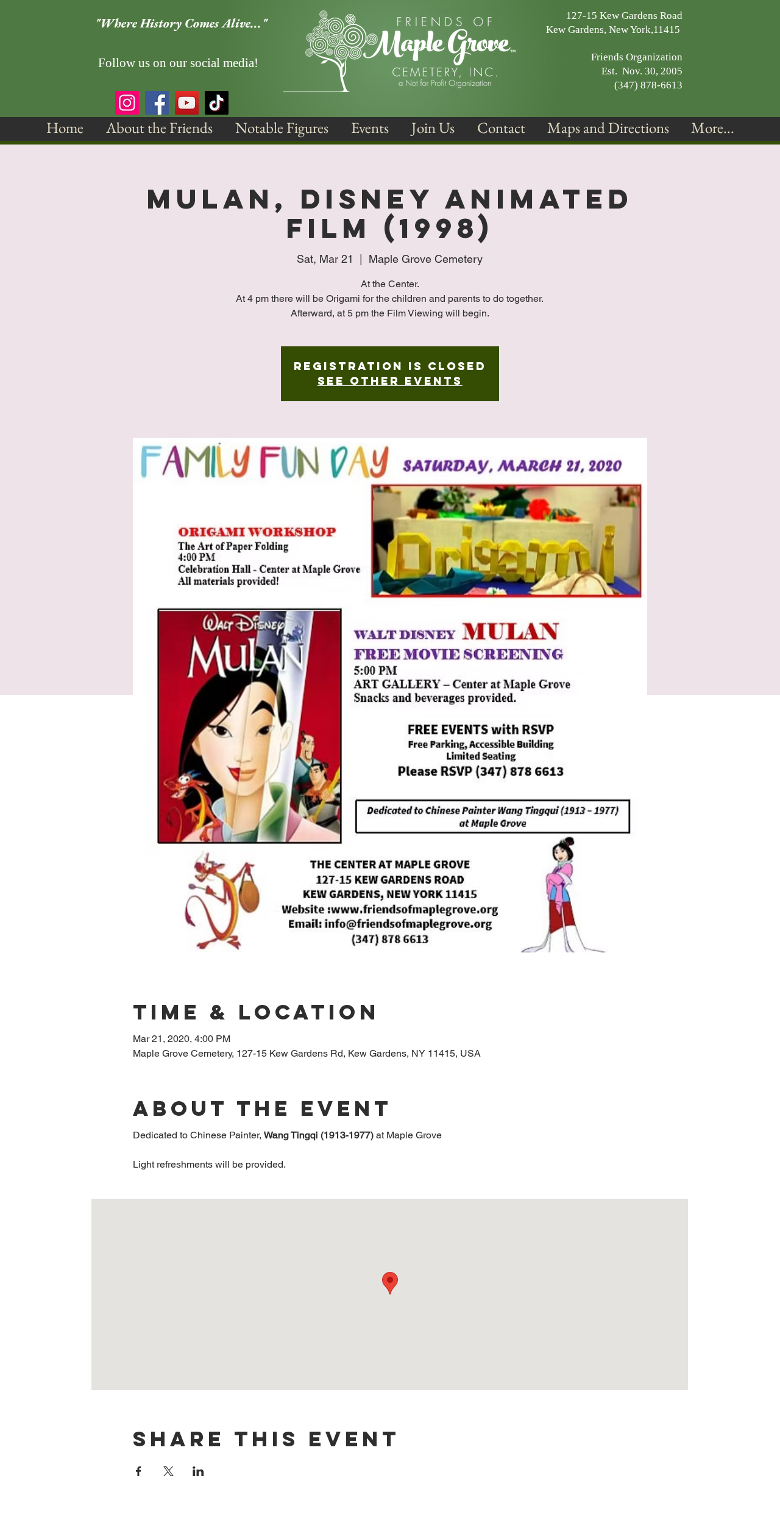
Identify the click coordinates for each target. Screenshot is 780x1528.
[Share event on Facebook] (138, 1471)
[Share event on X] (168, 1471)
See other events (390, 381)
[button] (159, 127)
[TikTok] (217, 103)
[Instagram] (127, 103)
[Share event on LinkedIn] (198, 1471)
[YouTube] (187, 103)
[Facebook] (157, 103)
